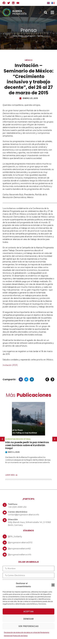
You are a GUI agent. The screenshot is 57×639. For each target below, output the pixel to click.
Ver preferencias (28, 626)
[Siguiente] (52, 379)
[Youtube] (18, 3)
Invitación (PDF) (10, 365)
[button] (53, 585)
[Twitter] (8, 3)
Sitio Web (18, 36)
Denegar (28, 618)
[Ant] (47, 379)
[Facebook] (4, 3)
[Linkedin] (13, 3)
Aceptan (28, 611)
